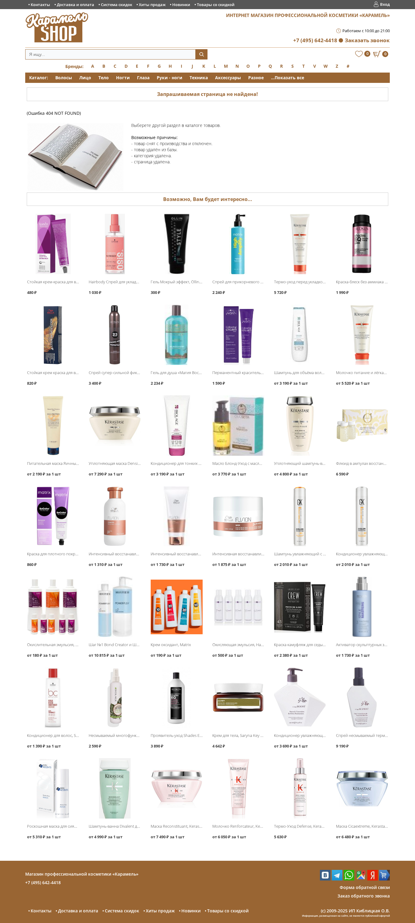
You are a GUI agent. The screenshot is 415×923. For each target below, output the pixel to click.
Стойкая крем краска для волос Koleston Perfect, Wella (76, 372)
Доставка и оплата (75, 4)
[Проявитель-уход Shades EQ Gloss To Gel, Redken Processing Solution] (177, 697)
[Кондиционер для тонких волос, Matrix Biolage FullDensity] (177, 425)
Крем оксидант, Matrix (171, 644)
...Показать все (287, 77)
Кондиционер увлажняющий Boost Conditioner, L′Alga (323, 735)
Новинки (181, 4)
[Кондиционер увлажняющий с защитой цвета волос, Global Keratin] (362, 516)
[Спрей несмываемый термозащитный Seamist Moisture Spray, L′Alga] (362, 697)
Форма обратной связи (365, 887)
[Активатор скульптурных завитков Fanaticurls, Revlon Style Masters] (362, 607)
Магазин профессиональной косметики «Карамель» (82, 874)
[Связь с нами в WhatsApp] (349, 879)
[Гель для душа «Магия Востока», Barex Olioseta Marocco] (177, 335)
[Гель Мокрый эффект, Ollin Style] (177, 244)
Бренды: (74, 66)
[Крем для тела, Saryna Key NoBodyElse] (238, 697)
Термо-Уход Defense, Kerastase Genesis (309, 826)
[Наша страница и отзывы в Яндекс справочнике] (372, 879)
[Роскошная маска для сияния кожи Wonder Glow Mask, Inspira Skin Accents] (53, 788)
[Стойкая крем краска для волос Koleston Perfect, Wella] (53, 335)
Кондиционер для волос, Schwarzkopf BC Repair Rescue (77, 735)
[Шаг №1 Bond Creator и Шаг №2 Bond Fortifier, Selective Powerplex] (115, 607)
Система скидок (116, 4)
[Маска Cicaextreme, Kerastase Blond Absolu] (362, 788)
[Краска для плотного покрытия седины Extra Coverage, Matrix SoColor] (53, 516)
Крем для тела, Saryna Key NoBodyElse (247, 735)
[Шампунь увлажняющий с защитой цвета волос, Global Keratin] (300, 516)
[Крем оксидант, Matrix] (177, 607)
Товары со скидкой (216, 4)
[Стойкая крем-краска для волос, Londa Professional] (53, 244)
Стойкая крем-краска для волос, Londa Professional (74, 281)
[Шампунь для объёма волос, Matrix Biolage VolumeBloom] (300, 335)
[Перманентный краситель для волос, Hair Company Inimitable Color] (238, 335)
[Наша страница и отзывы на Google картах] (360, 879)
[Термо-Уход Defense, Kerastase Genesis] (300, 788)
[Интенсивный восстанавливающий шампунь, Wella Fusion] (115, 516)
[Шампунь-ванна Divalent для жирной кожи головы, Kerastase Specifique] (115, 788)
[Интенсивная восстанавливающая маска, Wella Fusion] (238, 516)
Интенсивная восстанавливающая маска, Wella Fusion (262, 554)
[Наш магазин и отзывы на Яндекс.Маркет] (384, 879)
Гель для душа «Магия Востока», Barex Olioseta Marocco (201, 372)
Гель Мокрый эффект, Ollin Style (179, 281)
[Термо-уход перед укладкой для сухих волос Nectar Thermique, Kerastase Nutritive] (300, 244)
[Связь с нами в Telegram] (337, 879)
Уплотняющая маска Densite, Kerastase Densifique (134, 463)
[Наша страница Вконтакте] (325, 879)
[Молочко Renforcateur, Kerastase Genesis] (238, 788)
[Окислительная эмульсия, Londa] (53, 607)
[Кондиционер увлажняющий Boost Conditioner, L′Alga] (300, 697)
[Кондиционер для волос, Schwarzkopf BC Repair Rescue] (53, 697)
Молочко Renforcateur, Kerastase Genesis (250, 826)
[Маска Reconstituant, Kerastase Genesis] (177, 788)
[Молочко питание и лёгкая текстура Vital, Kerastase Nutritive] (362, 335)
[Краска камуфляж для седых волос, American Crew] (300, 607)
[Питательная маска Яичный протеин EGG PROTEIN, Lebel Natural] (53, 425)
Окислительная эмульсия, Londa (57, 644)
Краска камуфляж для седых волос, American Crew (319, 644)
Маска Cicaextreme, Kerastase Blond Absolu (375, 826)
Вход (385, 4)
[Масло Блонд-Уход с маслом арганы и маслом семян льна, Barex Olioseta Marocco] (238, 425)
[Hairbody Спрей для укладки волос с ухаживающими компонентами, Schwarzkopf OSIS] (115, 244)
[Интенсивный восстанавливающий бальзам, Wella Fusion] (177, 516)
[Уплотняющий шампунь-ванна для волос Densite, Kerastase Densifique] (300, 425)
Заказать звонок (367, 40)
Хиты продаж (152, 4)
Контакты (40, 4)
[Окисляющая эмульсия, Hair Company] (238, 607)
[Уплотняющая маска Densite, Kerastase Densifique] (115, 425)
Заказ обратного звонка (364, 896)
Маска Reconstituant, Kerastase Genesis (186, 826)
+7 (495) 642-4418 (315, 40)
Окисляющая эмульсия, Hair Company (246, 644)
